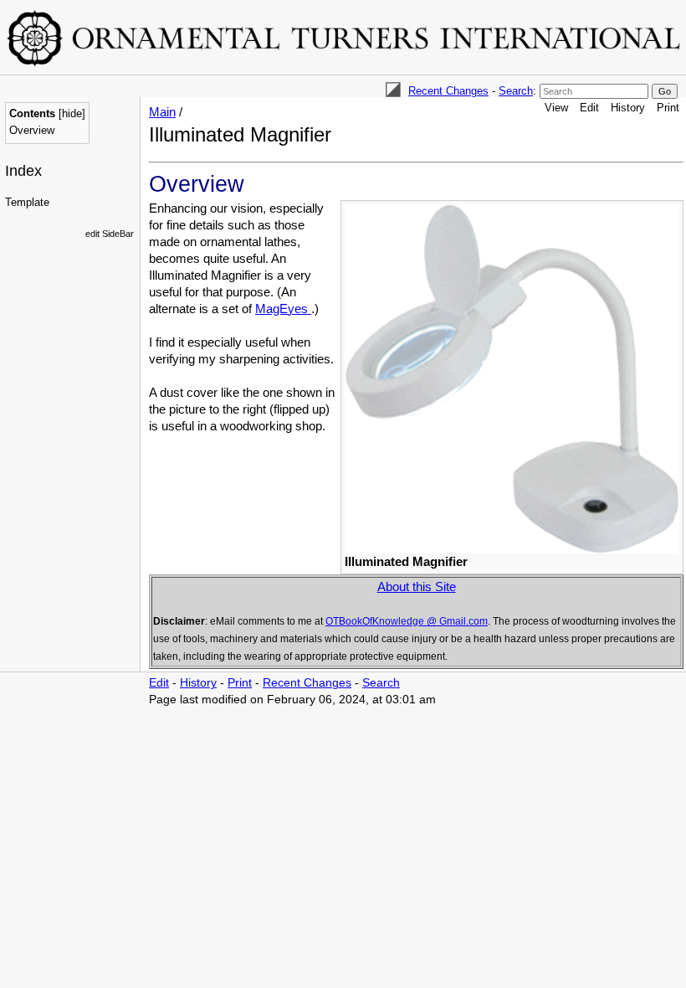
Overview (31, 130)
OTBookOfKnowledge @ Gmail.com (406, 621)
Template (27, 202)
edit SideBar (109, 234)
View (556, 107)
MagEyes (283, 308)
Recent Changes (448, 91)
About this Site (416, 586)
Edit (589, 107)
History (628, 107)
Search (516, 91)
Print (668, 107)
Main (162, 112)
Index (23, 170)
